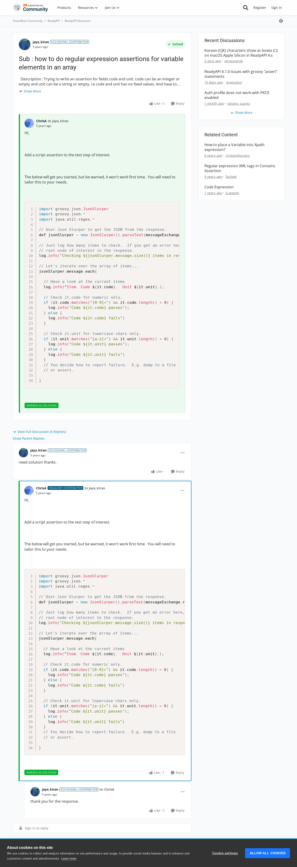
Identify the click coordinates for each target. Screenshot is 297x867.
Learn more (68, 858)
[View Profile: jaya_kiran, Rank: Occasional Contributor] (24, 44)
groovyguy (234, 82)
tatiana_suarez (238, 103)
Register (259, 7)
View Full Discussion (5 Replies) (42, 431)
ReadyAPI (54, 21)
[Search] (246, 7)
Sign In (276, 7)
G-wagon (232, 193)
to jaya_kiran (58, 121)
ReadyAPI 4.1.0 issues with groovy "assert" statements (241, 74)
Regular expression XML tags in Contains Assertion (239, 168)
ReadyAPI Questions (77, 21)
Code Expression (219, 187)
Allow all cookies (267, 853)
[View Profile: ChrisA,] (29, 123)
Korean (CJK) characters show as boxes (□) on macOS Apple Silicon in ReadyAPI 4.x (241, 53)
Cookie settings (225, 853)
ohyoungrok (233, 61)
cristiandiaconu (238, 155)
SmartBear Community (27, 21)
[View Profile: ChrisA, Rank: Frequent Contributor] (29, 490)
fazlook (231, 176)
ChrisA (41, 121)
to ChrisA (107, 789)
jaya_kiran (41, 42)
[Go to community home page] (30, 7)
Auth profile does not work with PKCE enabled (236, 95)
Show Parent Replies (29, 438)
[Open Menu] (281, 21)
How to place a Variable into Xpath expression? (234, 147)
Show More (32, 91)
